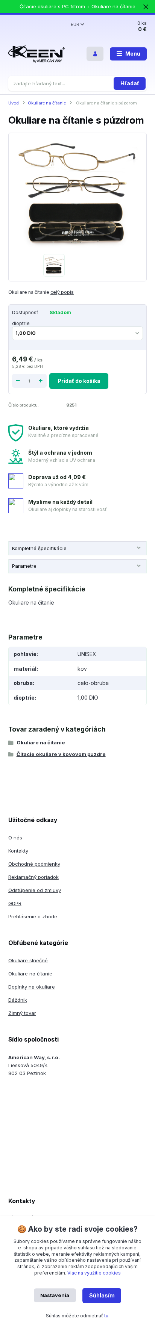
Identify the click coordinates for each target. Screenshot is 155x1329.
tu (106, 1315)
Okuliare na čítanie (47, 103)
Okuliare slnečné (28, 960)
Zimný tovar (22, 1013)
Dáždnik (17, 1000)
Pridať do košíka (79, 381)
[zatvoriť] (146, 7)
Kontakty (18, 851)
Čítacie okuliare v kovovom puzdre (61, 754)
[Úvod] (36, 54)
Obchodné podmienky (34, 864)
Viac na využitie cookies (94, 1273)
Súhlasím (102, 1295)
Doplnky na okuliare (31, 987)
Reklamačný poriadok (33, 877)
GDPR (14, 903)
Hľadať (129, 83)
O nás (15, 838)
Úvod (13, 103)
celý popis (62, 292)
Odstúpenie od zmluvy (34, 890)
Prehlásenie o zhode (32, 916)
